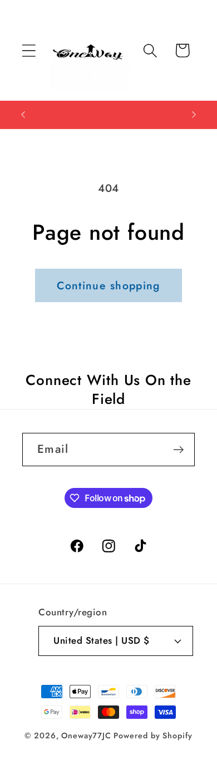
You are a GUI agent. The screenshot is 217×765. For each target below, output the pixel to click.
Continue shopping (108, 285)
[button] (29, 50)
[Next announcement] (194, 114)
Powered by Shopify (153, 735)
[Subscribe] (178, 450)
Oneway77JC (86, 735)
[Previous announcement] (23, 114)
